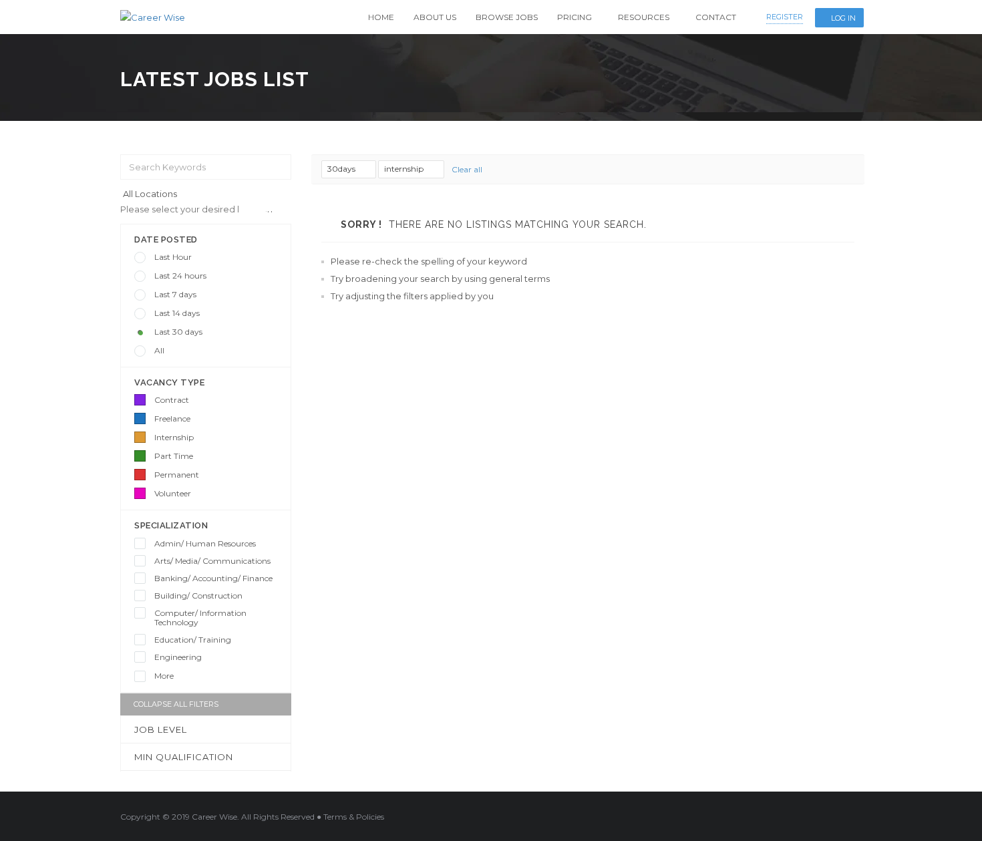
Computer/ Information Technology (200, 617)
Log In (843, 18)
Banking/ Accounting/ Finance (213, 578)
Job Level (160, 729)
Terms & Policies (353, 817)
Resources (643, 17)
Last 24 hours (180, 276)
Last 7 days (175, 294)
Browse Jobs (507, 17)
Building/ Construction (198, 596)
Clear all (467, 169)
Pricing (574, 17)
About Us (435, 17)
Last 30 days (178, 332)
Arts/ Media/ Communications (212, 561)
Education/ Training (192, 640)
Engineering (178, 657)
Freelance (172, 418)
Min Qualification (183, 756)
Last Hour (173, 257)
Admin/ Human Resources (205, 543)
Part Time (173, 456)
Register (784, 16)
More (164, 676)
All (159, 350)
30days (342, 169)
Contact (715, 17)
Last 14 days (177, 313)
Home (381, 17)
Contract (171, 400)
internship (405, 169)
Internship (174, 437)
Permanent (176, 475)
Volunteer (172, 493)
